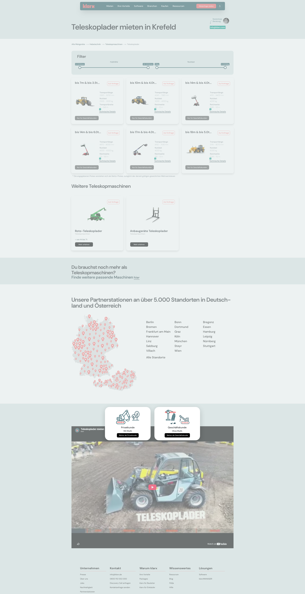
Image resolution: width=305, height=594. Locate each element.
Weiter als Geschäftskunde (177, 435)
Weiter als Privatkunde (128, 435)
